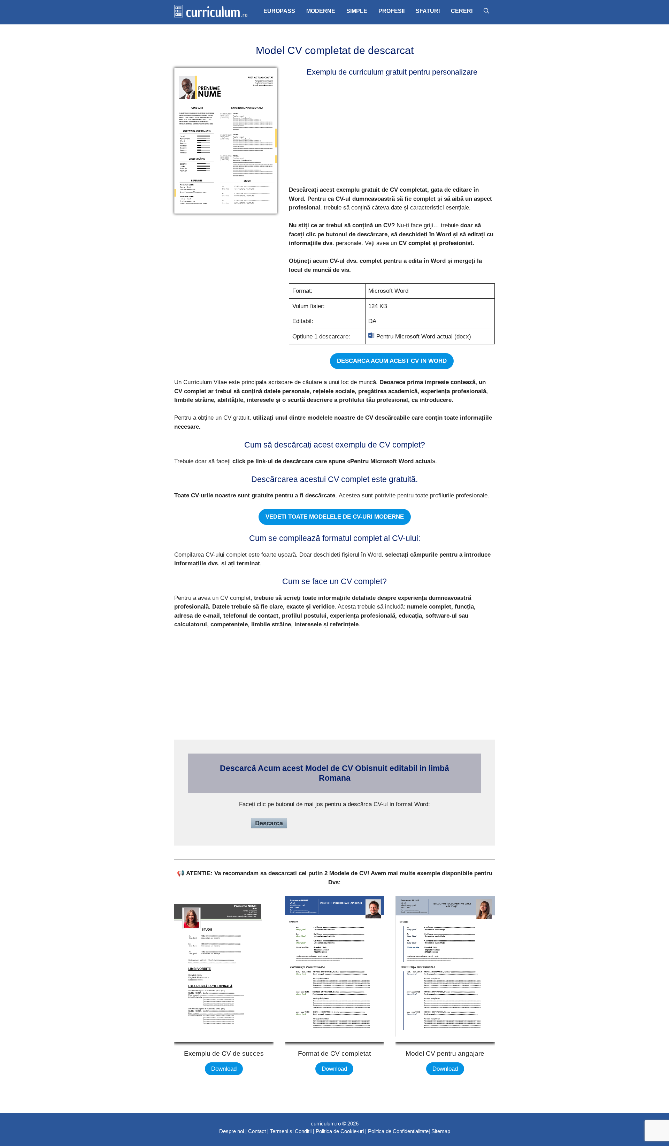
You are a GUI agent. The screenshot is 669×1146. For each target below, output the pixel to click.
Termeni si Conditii (291, 1131)
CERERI (461, 11)
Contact (257, 1131)
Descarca (269, 822)
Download (224, 1068)
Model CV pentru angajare (445, 1053)
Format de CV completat (334, 1053)
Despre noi (231, 1131)
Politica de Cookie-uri (340, 1131)
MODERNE (320, 11)
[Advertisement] (390, 132)
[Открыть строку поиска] (486, 11)
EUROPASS (279, 11)
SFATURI (428, 11)
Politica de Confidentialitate (398, 1131)
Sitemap (440, 1131)
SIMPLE (356, 11)
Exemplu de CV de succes (224, 1053)
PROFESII (391, 11)
